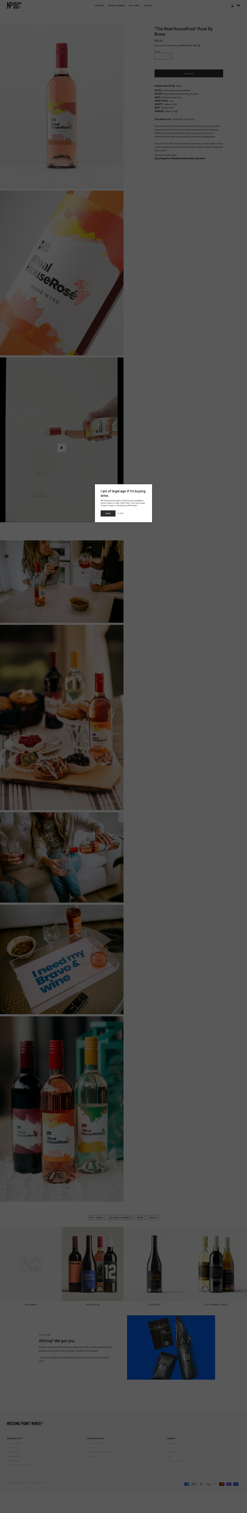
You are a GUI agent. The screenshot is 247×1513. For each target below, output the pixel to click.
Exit (121, 513)
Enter (108, 513)
